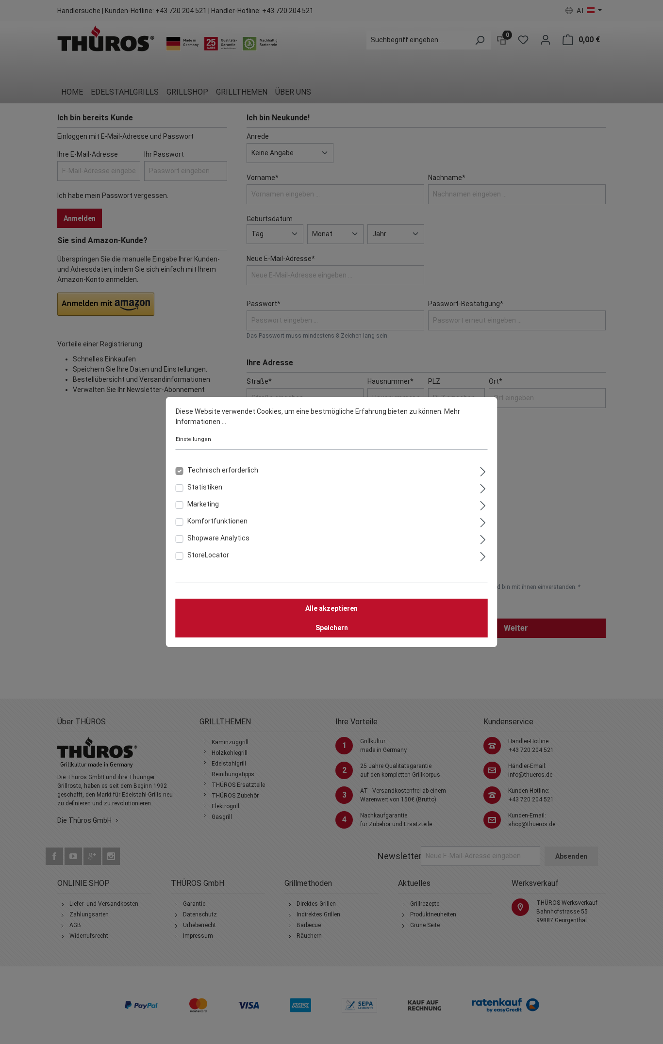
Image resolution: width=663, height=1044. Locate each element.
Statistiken (204, 487)
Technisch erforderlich (222, 470)
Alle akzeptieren (331, 608)
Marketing (203, 504)
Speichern (331, 628)
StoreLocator (208, 555)
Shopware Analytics (218, 538)
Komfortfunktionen (217, 521)
